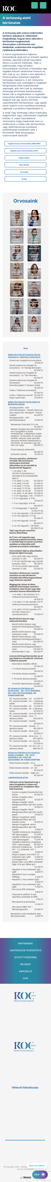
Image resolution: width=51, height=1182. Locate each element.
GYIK (25, 978)
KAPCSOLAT (25, 971)
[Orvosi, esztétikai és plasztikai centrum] (9, 8)
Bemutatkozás (17, 213)
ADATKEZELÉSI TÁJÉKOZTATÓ (25, 950)
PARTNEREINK (25, 943)
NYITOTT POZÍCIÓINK (25, 957)
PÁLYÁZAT (25, 964)
